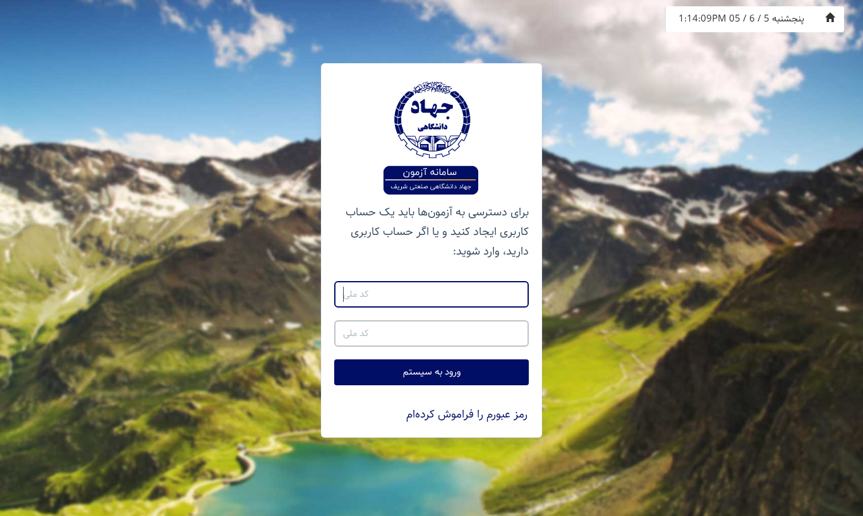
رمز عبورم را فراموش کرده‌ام (467, 414)
